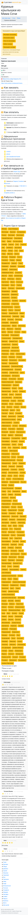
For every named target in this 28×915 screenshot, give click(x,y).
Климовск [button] (12, 357)
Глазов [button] (21, 525)
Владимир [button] (12, 257)
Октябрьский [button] (17, 397)
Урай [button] (9, 525)
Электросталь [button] (15, 350)
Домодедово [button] (5, 366)
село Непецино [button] (6, 572)
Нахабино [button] (5, 372)
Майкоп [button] (4, 310)
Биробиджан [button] (5, 507)
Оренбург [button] (4, 269)
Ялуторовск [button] (5, 522)
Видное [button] (21, 550)
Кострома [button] (10, 319)
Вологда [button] (10, 332)
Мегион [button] (11, 616)
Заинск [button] (15, 463)
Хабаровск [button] (5, 266)
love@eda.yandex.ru (9, 192)
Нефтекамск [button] (18, 435)
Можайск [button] (4, 404)
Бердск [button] (22, 313)
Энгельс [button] (4, 610)
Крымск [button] (4, 466)
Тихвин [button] (4, 510)
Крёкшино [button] (12, 644)
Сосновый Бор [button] (16, 438)
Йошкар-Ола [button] (5, 294)
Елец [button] (3, 407)
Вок (4, 877)
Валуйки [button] (4, 513)
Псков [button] (11, 404)
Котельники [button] (12, 379)
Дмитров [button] (4, 341)
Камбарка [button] (19, 466)
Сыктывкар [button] (5, 335)
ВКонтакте (7, 183)
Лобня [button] (12, 354)
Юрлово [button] (21, 625)
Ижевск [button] (19, 260)
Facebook (21, 181)
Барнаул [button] (14, 263)
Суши (4, 862)
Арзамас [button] (20, 379)
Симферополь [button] (14, 585)
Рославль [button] (22, 657)
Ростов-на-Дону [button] (17, 241)
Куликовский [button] (5, 638)
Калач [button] (15, 475)
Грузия (5, 870)
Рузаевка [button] (4, 660)
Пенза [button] (3, 279)
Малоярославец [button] (6, 563)
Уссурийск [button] (18, 413)
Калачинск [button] (5, 497)
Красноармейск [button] (14, 569)
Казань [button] (4, 235)
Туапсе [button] (20, 444)
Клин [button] (3, 329)
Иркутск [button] (4, 275)
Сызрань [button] (16, 422)
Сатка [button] (3, 566)
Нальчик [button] (17, 310)
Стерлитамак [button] (5, 304)
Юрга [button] (8, 613)
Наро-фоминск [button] (13, 363)
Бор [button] (23, 610)
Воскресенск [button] (13, 360)
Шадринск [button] (22, 463)
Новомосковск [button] (19, 607)
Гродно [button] (18, 588)
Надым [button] (4, 600)
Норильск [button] (18, 394)
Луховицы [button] (18, 488)
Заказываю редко (9, 37)
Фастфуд (5, 894)
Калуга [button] (19, 257)
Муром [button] (14, 325)
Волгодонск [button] (15, 375)
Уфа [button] (3, 247)
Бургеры (5, 864)
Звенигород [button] (21, 522)
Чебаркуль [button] (5, 585)
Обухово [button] (10, 619)
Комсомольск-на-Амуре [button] (8, 419)
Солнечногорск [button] (6, 338)
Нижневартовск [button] (17, 338)
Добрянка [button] (5, 482)
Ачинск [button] (11, 394)
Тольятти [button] (23, 244)
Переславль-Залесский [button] (8, 460)
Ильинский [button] (15, 516)
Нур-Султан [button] (5, 282)
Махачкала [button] (21, 325)
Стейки (5, 896)
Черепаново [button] (5, 400)
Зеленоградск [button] (6, 444)
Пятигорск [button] (11, 288)
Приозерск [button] (11, 560)
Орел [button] (22, 316)
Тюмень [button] (12, 260)
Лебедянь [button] (5, 569)
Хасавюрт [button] (14, 441)
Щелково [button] (4, 360)
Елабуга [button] (21, 469)
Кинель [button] (13, 535)
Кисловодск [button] (5, 285)
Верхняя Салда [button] (6, 391)
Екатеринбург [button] (21, 232)
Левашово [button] (12, 641)
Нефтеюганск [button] (6, 516)
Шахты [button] (4, 288)
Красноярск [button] (20, 235)
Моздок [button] (23, 541)
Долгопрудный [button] (15, 554)
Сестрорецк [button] (5, 554)
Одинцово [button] (14, 544)
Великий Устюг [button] (17, 563)
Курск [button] (21, 250)
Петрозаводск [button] (15, 335)
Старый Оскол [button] (6, 344)
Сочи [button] (17, 244)
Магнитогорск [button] (6, 300)
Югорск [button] (14, 388)
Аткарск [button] (21, 441)
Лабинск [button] (11, 604)
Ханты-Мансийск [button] (7, 397)
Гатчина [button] (15, 425)
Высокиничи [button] (22, 660)
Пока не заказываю (9, 41)
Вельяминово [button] (6, 622)
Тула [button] (16, 250)
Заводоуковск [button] (21, 519)
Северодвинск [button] (6, 388)
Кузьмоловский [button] (14, 482)
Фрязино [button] (4, 363)
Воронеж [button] (12, 232)
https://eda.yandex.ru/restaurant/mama (11, 83)
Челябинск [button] (10, 247)
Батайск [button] (14, 613)
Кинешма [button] (15, 385)
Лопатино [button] (5, 644)
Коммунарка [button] (18, 650)
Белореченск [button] (14, 322)
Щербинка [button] (20, 429)
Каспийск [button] (15, 300)
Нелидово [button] (12, 519)
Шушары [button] (4, 635)
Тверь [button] (3, 254)
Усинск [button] (14, 444)
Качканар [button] (5, 538)
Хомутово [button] (21, 400)
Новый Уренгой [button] (13, 313)
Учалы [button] (9, 566)
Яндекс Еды (17, 171)
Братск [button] (11, 413)
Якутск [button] (21, 475)
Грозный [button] (15, 657)
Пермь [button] (9, 241)
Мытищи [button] (20, 557)
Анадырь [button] (16, 566)
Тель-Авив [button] (15, 541)
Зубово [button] (11, 650)
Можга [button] (24, 491)
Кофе (4, 883)
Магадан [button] (4, 519)
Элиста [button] (11, 310)
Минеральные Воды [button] (14, 610)
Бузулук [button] (12, 432)
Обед (4, 881)
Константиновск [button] (13, 472)
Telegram (15, 181)
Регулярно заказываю (10, 34)
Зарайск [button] (11, 485)
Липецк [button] (10, 250)
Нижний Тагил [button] (13, 341)
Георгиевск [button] (12, 429)
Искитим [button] (9, 407)
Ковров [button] (4, 416)
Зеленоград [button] (5, 350)
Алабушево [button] (18, 404)
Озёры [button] (4, 491)
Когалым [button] (4, 394)
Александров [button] (13, 450)
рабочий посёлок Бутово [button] (9, 597)
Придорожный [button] (6, 632)
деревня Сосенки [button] (13, 591)
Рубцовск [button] (4, 450)
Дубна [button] (4, 332)
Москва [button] (4, 229)
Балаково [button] (22, 300)
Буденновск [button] (5, 469)
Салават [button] (16, 407)
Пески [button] (13, 638)
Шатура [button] (4, 485)
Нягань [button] (4, 525)
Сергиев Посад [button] (14, 372)
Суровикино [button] (20, 532)
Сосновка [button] (12, 635)
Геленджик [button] (5, 322)
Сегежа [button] (20, 575)
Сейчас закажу (8, 44)
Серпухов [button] (17, 329)
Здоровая (6, 875)
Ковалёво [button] (4, 641)
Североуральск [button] (6, 582)
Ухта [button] (11, 529)
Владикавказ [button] (6, 291)
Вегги (4, 903)
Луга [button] (9, 447)
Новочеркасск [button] (21, 432)
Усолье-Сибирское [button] (18, 479)
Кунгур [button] (13, 457)
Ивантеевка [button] (5, 550)
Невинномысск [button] (6, 425)
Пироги (5, 898)
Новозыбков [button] (16, 491)
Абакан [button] (4, 607)
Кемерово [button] (13, 266)
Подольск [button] (18, 547)
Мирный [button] (20, 513)
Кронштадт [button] (11, 532)
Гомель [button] (4, 591)
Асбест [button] (24, 438)
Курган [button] (4, 494)
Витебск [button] (17, 600)
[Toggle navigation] (25, 2)
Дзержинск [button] (14, 294)
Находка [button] (4, 379)
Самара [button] (4, 244)
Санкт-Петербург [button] (13, 229)
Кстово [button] (4, 435)
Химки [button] (4, 547)
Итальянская (7, 885)
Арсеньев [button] (20, 457)
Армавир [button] (14, 291)
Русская (5, 888)
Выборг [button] (4, 429)
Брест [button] (12, 588)
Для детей (6, 905)
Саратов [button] (11, 244)
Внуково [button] (12, 497)
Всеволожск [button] (15, 632)
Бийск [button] (19, 419)
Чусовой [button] (22, 472)
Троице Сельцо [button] (16, 622)
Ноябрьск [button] (22, 391)
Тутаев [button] (4, 447)
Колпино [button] (10, 607)
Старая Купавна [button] (6, 500)
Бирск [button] (9, 579)
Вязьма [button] (23, 407)
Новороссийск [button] (6, 325)
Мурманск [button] (10, 329)
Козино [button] (20, 641)
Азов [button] (3, 613)
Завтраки (6, 879)
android (8, 151)
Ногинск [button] (4, 357)
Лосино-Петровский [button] (7, 488)
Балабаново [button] (5, 535)
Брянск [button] (17, 254)
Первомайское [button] (6, 504)
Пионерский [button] (20, 535)
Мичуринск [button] (22, 425)
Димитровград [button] (6, 316)
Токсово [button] (21, 510)
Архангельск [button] (12, 416)
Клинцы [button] (4, 472)
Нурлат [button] (4, 560)
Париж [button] (4, 579)
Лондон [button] (22, 585)
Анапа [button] (4, 319)
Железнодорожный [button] (7, 369)
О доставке (12, 2)
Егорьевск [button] (18, 369)
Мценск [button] (4, 654)
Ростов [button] (24, 447)
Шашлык (5, 873)
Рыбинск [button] (13, 522)
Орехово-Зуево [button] (20, 354)
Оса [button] (3, 479)
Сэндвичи (6, 890)
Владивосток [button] (5, 263)
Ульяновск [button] (21, 266)
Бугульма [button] (17, 494)
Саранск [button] (17, 307)
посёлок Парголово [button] (7, 663)
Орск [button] (11, 538)
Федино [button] (4, 616)
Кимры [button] (16, 579)
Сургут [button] (22, 372)
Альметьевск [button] (20, 288)
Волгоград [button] (5, 232)
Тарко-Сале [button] (19, 604)
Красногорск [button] (12, 557)
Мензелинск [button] (13, 660)
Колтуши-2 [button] (20, 638)
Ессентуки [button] (19, 282)
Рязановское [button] (21, 644)
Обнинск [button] (4, 313)
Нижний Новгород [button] (7, 238)
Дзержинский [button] (6, 347)
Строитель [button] (14, 469)
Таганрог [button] (14, 297)
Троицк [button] (22, 341)
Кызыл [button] (20, 507)
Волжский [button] (5, 432)
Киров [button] (10, 275)
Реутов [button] (21, 544)
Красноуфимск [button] (6, 541)
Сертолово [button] (5, 410)
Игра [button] (18, 635)
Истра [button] (15, 500)
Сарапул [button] (23, 569)
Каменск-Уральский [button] (7, 382)
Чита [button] (18, 410)
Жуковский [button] (15, 347)
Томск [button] (20, 263)
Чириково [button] (13, 625)
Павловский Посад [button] (16, 366)
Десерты (5, 868)
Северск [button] (10, 494)
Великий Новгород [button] (7, 307)
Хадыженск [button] (16, 447)
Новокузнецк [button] (13, 269)
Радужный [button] (17, 529)
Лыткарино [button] (22, 360)
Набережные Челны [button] (7, 272)
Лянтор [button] (4, 532)
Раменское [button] (5, 354)
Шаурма (5, 892)
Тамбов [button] (19, 285)
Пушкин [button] (23, 554)
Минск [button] (12, 282)
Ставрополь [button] (15, 304)
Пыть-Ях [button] (23, 482)
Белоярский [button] (19, 654)
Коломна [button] (17, 332)
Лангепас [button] (4, 413)
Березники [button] (18, 382)
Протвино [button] (23, 516)
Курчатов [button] (4, 529)
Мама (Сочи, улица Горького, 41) (12, 79)
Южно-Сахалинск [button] (7, 422)
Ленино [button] (4, 619)
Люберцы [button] (10, 547)
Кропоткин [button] (19, 319)
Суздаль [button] (13, 400)
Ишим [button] (15, 525)
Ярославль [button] (18, 247)
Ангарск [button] (15, 391)
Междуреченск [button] (6, 463)
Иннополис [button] (5, 588)
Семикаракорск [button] (6, 385)
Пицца (5, 866)
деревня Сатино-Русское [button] (9, 575)
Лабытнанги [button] (15, 454)
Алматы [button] (18, 279)
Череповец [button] (16, 316)
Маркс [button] (4, 475)
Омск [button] (3, 241)
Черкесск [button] (20, 416)
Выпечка (5, 900)
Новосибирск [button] (18, 238)
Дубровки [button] (5, 629)
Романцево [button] (13, 629)
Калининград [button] (18, 275)
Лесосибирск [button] (5, 441)
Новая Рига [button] (18, 538)
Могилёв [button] (10, 600)
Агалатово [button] (21, 597)
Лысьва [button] (13, 507)
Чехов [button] (23, 332)
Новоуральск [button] (5, 454)
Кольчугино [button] (5, 544)
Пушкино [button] (14, 344)
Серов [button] (20, 388)
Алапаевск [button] (20, 560)
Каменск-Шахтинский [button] (19, 582)
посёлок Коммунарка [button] (8, 594)
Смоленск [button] (5, 260)
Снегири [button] (4, 650)
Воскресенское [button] (17, 504)
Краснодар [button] (11, 235)
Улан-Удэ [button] (19, 460)
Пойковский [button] (18, 616)
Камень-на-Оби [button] (6, 657)
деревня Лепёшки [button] (18, 647)
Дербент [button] (10, 435)
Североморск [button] (6, 438)
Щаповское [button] (5, 625)
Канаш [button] (10, 475)
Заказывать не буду (9, 47)
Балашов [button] (4, 604)
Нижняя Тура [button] (5, 457)
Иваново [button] (10, 254)
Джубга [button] (12, 410)
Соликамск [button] (12, 513)
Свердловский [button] (12, 510)
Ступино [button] (19, 357)
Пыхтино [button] (17, 619)
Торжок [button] (8, 479)
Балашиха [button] (14, 550)
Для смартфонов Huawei (13, 156)
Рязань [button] (4, 250)
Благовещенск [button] (6, 375)
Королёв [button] (4, 557)
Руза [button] (9, 491)
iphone (8, 154)
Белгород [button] (4, 257)
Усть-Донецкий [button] (6, 647)
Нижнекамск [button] (5, 297)
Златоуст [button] (11, 654)
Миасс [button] (13, 285)
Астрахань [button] (18, 272)
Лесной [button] (21, 613)
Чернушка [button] (11, 466)
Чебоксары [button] (11, 279)
